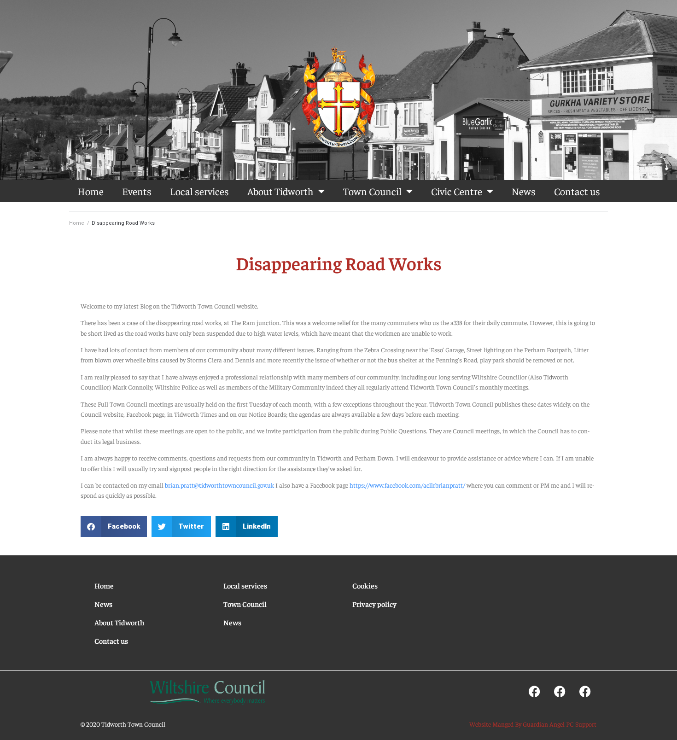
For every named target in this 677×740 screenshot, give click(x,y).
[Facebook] (534, 691)
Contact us (577, 191)
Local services (199, 191)
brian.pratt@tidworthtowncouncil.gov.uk (219, 485)
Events (137, 191)
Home (90, 191)
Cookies (365, 585)
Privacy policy (374, 603)
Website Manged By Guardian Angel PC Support (532, 724)
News (524, 191)
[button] (114, 526)
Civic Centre (456, 191)
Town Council (372, 191)
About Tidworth (280, 191)
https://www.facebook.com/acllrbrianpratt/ (407, 485)
